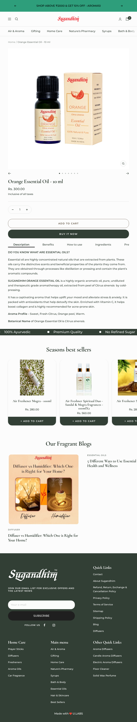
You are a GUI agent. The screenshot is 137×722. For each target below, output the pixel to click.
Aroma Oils (14, 668)
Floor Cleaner (101, 668)
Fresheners (15, 662)
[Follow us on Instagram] (53, 625)
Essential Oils (96, 455)
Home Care (54, 31)
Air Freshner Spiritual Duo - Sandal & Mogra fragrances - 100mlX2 (84, 404)
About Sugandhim (104, 580)
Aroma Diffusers (102, 649)
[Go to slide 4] (68, 173)
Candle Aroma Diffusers (107, 655)
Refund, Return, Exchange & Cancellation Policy (110, 589)
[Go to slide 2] (62, 173)
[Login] (120, 19)
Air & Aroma (16, 31)
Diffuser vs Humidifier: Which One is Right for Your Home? (43, 538)
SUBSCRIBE (41, 615)
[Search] (16, 19)
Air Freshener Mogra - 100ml (32, 401)
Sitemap (98, 611)
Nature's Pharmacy (82, 31)
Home (11, 42)
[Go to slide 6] (74, 173)
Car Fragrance (16, 675)
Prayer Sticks (16, 649)
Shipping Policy (102, 617)
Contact (98, 574)
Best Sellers (58, 702)
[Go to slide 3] (65, 173)
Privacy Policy (101, 597)
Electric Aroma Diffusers (107, 662)
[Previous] (9, 173)
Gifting (35, 31)
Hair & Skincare (60, 695)
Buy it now (68, 233)
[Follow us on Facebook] (44, 625)
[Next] (127, 173)
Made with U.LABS (68, 713)
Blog (96, 624)
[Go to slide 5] (71, 173)
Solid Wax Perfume (104, 675)
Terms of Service (103, 604)
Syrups (106, 31)
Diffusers (98, 631)
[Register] (70, 605)
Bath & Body (126, 31)
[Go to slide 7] (77, 173)
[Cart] (127, 19)
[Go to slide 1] (59, 173)
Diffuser (14, 529)
